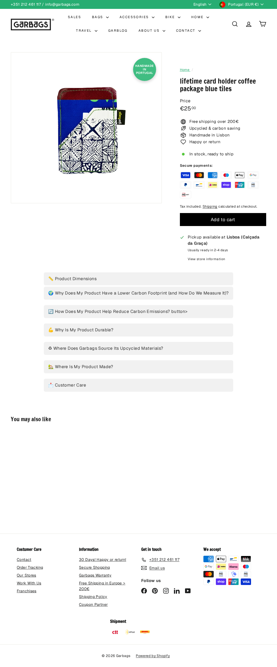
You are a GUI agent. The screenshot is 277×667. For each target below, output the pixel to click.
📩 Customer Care (67, 385)
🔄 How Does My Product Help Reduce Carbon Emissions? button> (118, 311)
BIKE (170, 17)
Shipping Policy (93, 596)
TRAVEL (84, 30)
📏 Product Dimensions (72, 279)
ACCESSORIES (135, 17)
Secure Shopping (94, 567)
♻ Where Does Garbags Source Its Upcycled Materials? (105, 348)
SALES (74, 17)
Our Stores (26, 575)
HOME (198, 17)
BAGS (98, 17)
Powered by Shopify (153, 655)
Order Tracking (30, 567)
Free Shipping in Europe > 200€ (102, 586)
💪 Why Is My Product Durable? (80, 330)
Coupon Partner (93, 604)
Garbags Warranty (95, 575)
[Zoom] (86, 128)
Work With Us (29, 583)
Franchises (27, 590)
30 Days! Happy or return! (102, 559)
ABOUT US (149, 30)
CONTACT (186, 30)
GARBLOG (118, 30)
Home (185, 69)
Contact (24, 559)
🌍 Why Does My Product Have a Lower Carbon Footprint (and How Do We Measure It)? (138, 293)
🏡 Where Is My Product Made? (80, 367)
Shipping (210, 206)
